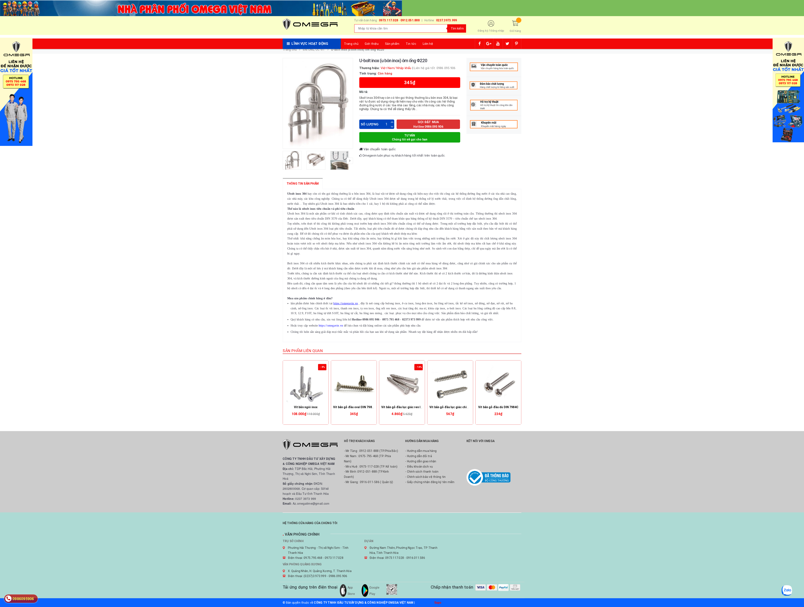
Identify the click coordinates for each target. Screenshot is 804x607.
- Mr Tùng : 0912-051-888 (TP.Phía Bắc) (371, 451)
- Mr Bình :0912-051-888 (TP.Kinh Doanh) (366, 474)
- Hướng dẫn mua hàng (421, 451)
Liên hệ (428, 43)
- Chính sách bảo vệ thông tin (425, 476)
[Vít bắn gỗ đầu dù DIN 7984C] (498, 383)
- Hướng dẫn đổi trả (418, 456)
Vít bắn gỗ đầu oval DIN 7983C (354, 407)
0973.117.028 (388, 20)
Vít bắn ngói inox (305, 407)
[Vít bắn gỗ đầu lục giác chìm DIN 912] (450, 383)
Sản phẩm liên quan (303, 350)
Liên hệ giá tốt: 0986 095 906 (434, 68)
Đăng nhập (497, 30)
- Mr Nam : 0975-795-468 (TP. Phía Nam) (367, 458)
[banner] (201, 7)
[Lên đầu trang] (796, 594)
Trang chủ (351, 43)
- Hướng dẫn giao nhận (420, 461)
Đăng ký (483, 30)
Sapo (438, 602)
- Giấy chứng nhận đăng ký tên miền (430, 482)
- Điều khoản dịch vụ (419, 466)
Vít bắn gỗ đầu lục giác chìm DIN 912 (455, 407)
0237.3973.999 (446, 20)
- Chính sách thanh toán (421, 471)
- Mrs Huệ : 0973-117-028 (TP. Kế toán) (371, 466)
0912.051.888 (410, 20)
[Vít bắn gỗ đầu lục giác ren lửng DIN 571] (402, 383)
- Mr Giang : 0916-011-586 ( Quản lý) (368, 482)
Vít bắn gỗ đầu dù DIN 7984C (498, 407)
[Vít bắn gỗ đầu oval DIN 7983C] (354, 383)
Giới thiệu (372, 43)
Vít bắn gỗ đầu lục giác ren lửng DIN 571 (409, 407)
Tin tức (411, 43)
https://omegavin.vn (345, 303)
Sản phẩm (392, 43)
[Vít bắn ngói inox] (305, 383)
